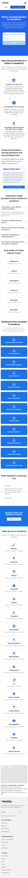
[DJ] (14, 680)
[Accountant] (14, 626)
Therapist (14, 616)
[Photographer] (14, 720)
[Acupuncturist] (14, 707)
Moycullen (14, 300)
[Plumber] (14, 544)
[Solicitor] (14, 599)
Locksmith (14, 589)
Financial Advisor (14, 643)
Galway (14, 271)
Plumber (14, 549)
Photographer (14, 724)
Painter (14, 576)
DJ (14, 684)
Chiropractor (14, 670)
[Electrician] (14, 558)
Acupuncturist (14, 711)
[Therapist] (14, 612)
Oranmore (14, 290)
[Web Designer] (14, 653)
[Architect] (14, 734)
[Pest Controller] (14, 693)
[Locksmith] (14, 585)
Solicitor (14, 603)
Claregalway (14, 281)
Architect (14, 738)
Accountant (14, 630)
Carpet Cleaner (14, 751)
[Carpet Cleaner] (14, 747)
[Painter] (14, 572)
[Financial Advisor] (14, 639)
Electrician (14, 562)
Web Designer (14, 657)
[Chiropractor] (14, 666)
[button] (25, 2)
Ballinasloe (14, 261)
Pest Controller (14, 697)
